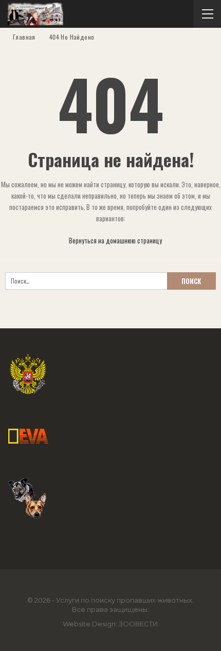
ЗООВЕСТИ (138, 624)
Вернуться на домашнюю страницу (114, 240)
